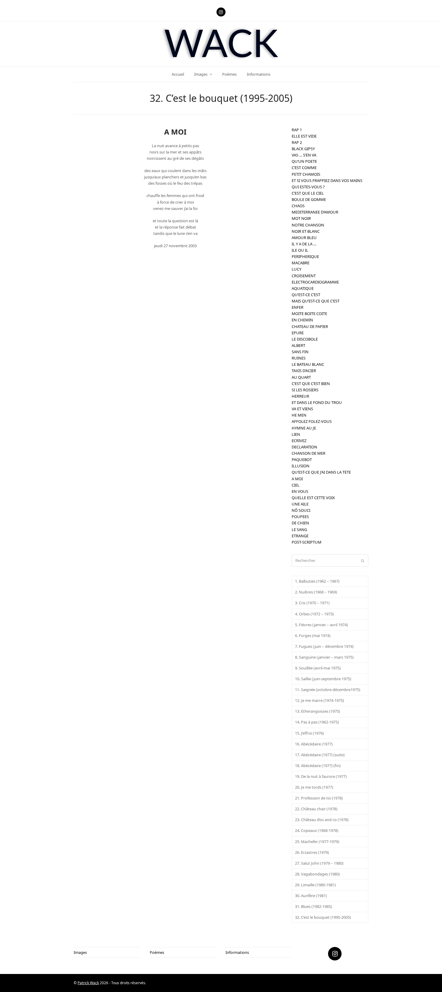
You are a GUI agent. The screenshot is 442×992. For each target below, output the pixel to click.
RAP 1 (297, 129)
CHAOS (298, 205)
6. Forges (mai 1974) (312, 635)
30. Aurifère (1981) (311, 895)
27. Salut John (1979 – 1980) (319, 863)
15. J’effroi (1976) (309, 733)
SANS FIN (300, 351)
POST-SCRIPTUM (306, 542)
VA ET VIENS (302, 408)
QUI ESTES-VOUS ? (308, 187)
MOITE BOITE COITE (309, 313)
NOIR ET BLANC (306, 231)
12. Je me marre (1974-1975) (319, 700)
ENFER (297, 307)
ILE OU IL (300, 250)
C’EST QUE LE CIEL (308, 193)
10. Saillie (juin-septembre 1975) (323, 678)
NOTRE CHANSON (308, 225)
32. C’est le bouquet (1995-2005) (323, 917)
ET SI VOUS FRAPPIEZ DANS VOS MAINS (327, 180)
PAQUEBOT (302, 459)
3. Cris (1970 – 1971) (312, 602)
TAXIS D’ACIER (304, 370)
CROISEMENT (304, 275)
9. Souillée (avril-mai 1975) (318, 668)
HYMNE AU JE (304, 428)
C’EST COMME (304, 167)
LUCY (296, 269)
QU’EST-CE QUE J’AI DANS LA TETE (321, 472)
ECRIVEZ (299, 440)
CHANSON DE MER (308, 453)
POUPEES (300, 516)
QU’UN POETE (304, 161)
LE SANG (299, 529)
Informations (237, 952)
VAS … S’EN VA (304, 155)
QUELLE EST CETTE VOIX (313, 497)
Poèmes (157, 952)
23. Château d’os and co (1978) (321, 819)
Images (80, 952)
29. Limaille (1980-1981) (315, 884)
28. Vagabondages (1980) (317, 874)
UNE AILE (300, 504)
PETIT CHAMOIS (306, 174)
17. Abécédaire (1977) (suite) (320, 754)
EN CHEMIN (302, 320)
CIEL (295, 485)
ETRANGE (300, 535)
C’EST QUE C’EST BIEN (311, 383)
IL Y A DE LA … (304, 244)
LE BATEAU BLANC (308, 364)
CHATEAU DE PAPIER (310, 326)
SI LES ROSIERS (305, 390)
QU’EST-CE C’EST (306, 294)
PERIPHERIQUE (305, 256)
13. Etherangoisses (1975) (317, 711)
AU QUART (301, 377)
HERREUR (300, 396)
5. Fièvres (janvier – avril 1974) (321, 624)
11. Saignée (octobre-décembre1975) (327, 689)
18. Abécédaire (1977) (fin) (318, 765)
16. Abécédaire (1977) (314, 744)
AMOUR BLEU (304, 237)
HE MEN (299, 415)
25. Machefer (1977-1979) (317, 841)
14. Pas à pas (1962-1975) (317, 722)
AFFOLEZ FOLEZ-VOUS (312, 421)
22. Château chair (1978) (316, 808)
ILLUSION (300, 466)
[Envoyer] (362, 561)
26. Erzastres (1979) (312, 852)
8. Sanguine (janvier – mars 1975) (324, 657)
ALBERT (298, 345)
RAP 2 (297, 142)
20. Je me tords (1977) (314, 787)
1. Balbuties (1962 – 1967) (317, 581)
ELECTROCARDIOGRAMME (315, 282)
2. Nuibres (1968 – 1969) (316, 592)
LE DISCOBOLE (305, 339)
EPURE (298, 332)
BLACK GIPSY (303, 148)
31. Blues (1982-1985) (313, 906)
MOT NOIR (301, 218)
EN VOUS (300, 491)
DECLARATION (304, 447)
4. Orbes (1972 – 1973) (314, 614)
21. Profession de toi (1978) (319, 798)
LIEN (296, 434)
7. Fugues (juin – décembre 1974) (324, 646)
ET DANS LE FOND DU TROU (317, 402)
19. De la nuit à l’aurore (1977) (321, 776)
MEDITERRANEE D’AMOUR (315, 212)
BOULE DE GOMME (309, 199)
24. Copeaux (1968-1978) (316, 830)
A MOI (297, 478)
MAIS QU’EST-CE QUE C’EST (315, 301)
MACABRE (300, 262)
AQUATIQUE (303, 288)
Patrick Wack (88, 982)
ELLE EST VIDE (304, 136)
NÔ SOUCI (301, 510)
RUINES (298, 358)
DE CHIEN (300, 523)
